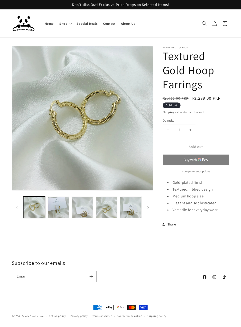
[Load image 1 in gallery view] (34, 207)
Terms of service (102, 316)
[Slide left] (17, 207)
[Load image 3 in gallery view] (82, 207)
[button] (65, 24)
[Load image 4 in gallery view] (107, 207)
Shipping (169, 112)
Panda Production (32, 316)
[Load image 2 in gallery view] (58, 207)
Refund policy (57, 316)
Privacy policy (79, 316)
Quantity (168, 121)
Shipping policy (156, 316)
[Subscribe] (91, 276)
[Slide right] (148, 207)
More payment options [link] (195, 171)
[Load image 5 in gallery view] (131, 207)
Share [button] (171, 224)
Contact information (129, 316)
